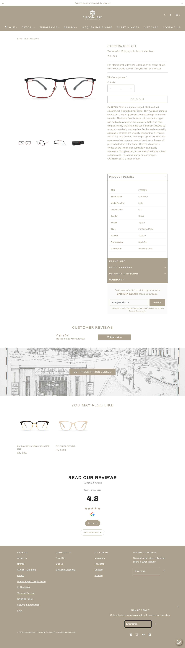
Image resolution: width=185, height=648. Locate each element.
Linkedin (99, 569)
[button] (24, 143)
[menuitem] (11, 27)
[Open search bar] (164, 15)
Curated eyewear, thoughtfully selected (92, 3)
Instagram (100, 558)
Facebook (99, 564)
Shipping (125, 51)
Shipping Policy (25, 599)
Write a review (114, 337)
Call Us (59, 564)
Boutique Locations (65, 569)
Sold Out (137, 99)
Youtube (99, 575)
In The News (23, 587)
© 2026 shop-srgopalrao (26, 632)
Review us (92, 523)
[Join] (164, 571)
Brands (21, 564)
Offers (20, 575)
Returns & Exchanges (28, 605)
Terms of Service (135, 311)
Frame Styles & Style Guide (31, 581)
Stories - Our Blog (26, 569)
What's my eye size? (117, 77)
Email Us (60, 558)
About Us (22, 558)
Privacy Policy (155, 308)
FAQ (19, 610)
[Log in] (170, 15)
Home (19, 39)
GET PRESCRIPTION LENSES (92, 372)
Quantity (111, 82)
